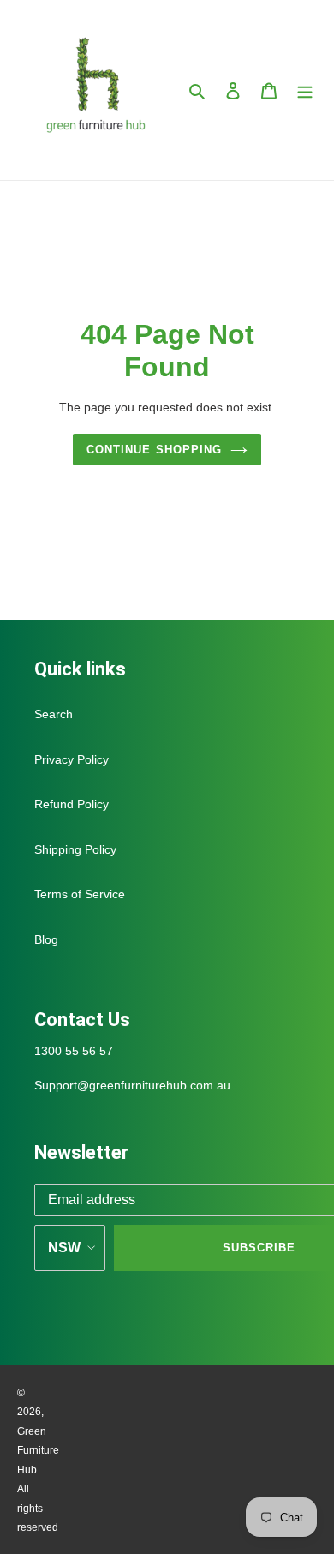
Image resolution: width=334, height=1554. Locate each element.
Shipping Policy (75, 849)
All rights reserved (37, 1508)
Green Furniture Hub (38, 1450)
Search (53, 714)
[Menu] (305, 90)
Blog (46, 939)
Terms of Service (79, 894)
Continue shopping (154, 449)
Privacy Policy (71, 759)
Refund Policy (71, 804)
